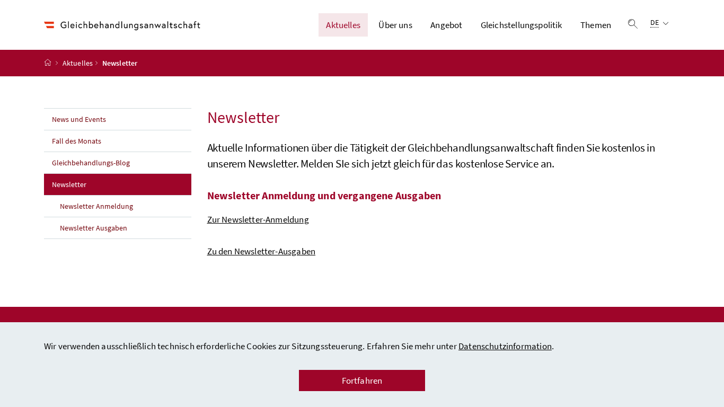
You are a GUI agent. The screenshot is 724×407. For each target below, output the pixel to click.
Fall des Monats (76, 141)
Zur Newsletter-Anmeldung (258, 219)
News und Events (79, 119)
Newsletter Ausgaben (93, 228)
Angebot (446, 25)
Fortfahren (362, 380)
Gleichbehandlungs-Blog (91, 162)
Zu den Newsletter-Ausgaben (261, 251)
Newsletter (92, 184)
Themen (595, 25)
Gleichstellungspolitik (521, 25)
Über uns (395, 25)
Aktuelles (343, 25)
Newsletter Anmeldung (96, 206)
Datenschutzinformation (505, 346)
